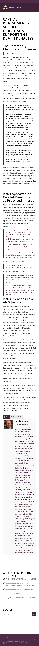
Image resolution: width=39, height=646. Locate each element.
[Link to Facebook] (34, 639)
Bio (7, 417)
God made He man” (14, 241)
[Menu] (33, 7)
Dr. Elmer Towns (22, 421)
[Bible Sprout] (16, 7)
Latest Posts (17, 417)
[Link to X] (31, 639)
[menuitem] (33, 7)
